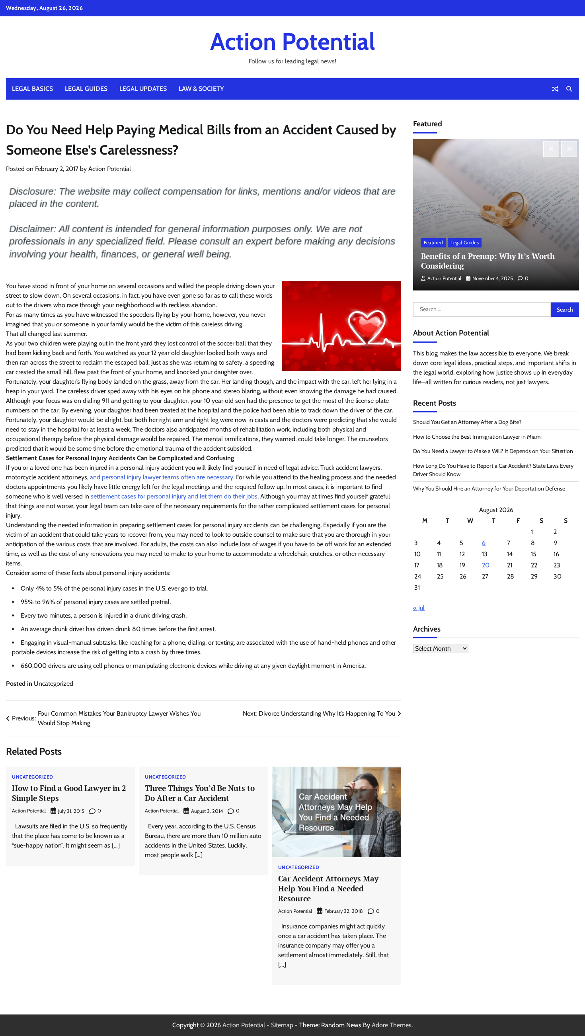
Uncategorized (53, 683)
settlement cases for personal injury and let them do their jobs (174, 496)
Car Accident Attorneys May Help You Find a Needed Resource (328, 888)
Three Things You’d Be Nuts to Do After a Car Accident (200, 793)
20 (485, 565)
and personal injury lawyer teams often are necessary (161, 477)
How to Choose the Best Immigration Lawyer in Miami (477, 436)
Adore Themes (391, 1025)
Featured (433, 243)
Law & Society (201, 88)
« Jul (419, 608)
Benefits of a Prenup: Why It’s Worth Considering (488, 261)
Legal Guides (86, 88)
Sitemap (282, 1025)
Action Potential (292, 41)
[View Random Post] (555, 89)
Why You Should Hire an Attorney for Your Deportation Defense (489, 488)
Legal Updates (143, 88)
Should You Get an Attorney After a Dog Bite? (467, 422)
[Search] (569, 89)
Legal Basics (32, 88)
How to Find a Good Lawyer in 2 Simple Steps (69, 793)
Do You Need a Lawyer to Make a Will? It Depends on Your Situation (493, 451)
